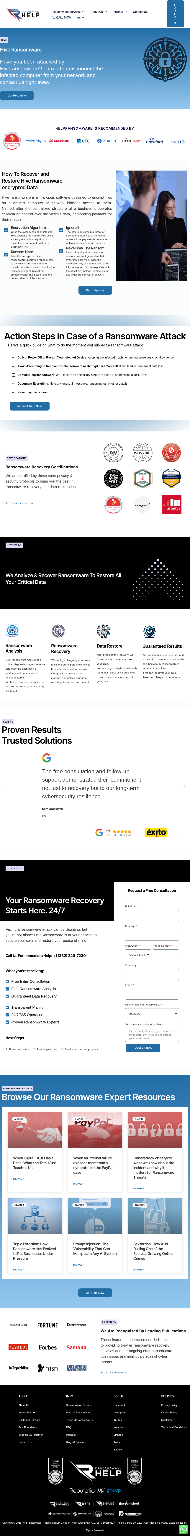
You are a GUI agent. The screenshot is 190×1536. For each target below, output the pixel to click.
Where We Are (27, 1412)
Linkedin (119, 1434)
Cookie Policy (169, 1412)
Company (130, 965)
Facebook (119, 1405)
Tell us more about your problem (144, 1024)
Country (130, 926)
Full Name (131, 906)
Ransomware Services (79, 1405)
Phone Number (162, 945)
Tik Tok (118, 1419)
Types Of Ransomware (79, 1419)
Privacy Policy (169, 1405)
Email (128, 984)
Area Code (131, 945)
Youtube (118, 1427)
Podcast (71, 1434)
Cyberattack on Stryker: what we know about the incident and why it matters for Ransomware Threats (153, 1168)
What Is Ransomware (78, 1412)
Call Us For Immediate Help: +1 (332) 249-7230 (46, 955)
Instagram (120, 1412)
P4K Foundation (28, 1427)
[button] (83, 12)
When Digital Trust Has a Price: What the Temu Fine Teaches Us (34, 1163)
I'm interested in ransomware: (143, 1004)
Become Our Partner (31, 1434)
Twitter (118, 1442)
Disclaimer (167, 1419)
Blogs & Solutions (76, 1442)
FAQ (68, 1427)
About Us (24, 1405)
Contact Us (25, 1442)
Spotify (118, 1449)
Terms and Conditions (174, 1427)
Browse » (18, 1179)
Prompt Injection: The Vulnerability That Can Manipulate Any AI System (95, 1249)
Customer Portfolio (29, 1419)
